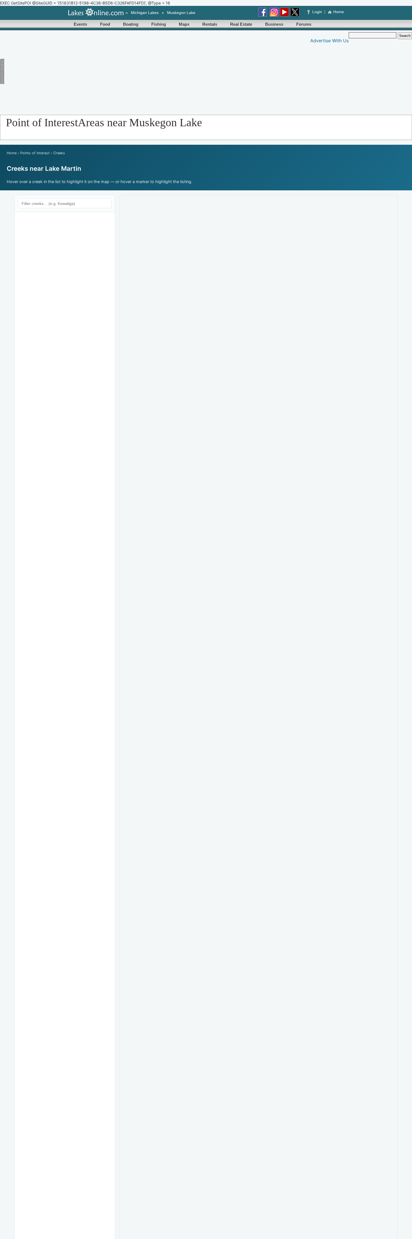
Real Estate (241, 24)
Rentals (209, 24)
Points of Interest (35, 153)
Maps (184, 24)
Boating (130, 24)
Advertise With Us (329, 40)
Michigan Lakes (145, 12)
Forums (303, 24)
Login (317, 12)
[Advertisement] (110, 71)
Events (80, 24)
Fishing (158, 24)
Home (338, 12)
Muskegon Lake (181, 12)
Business (274, 24)
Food (105, 24)
